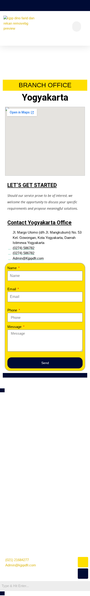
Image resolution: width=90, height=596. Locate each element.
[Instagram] (83, 573)
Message (14, 327)
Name (12, 268)
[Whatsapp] (83, 562)
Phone (12, 310)
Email (12, 289)
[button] (76, 26)
